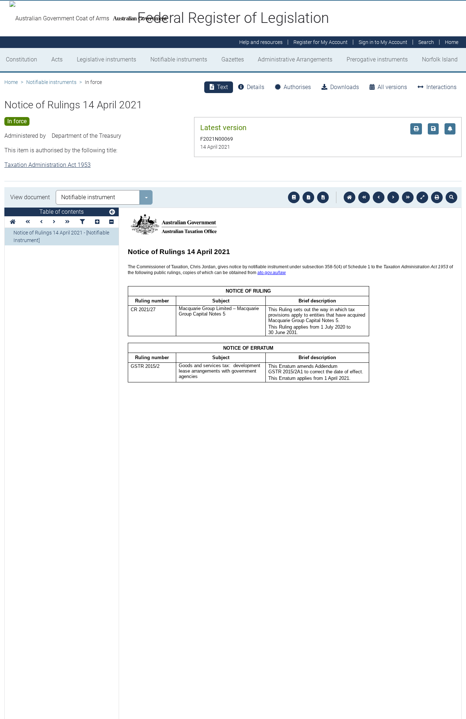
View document (30, 197)
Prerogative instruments (377, 59)
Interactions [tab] (441, 87)
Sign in (383, 42)
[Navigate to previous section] (378, 197)
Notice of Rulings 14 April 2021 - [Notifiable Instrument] (61, 236)
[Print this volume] (437, 197)
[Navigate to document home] (349, 197)
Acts (57, 59)
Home (11, 82)
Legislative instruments (106, 59)
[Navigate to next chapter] (408, 197)
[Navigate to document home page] (13, 222)
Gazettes (232, 59)
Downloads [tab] (344, 87)
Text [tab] (222, 87)
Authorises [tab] (297, 87)
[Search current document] (451, 197)
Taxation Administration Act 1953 (47, 164)
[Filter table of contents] (82, 222)
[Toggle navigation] (112, 212)
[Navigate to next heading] (54, 222)
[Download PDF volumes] (308, 197)
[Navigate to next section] (393, 197)
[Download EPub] (294, 197)
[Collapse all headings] (111, 222)
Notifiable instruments (178, 59)
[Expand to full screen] (422, 197)
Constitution (21, 59)
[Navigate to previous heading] (41, 222)
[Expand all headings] (97, 222)
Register (320, 42)
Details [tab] (255, 87)
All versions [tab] (392, 87)
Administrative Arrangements (295, 59)
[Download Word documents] (323, 197)
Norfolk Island (440, 59)
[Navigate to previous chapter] (364, 197)
